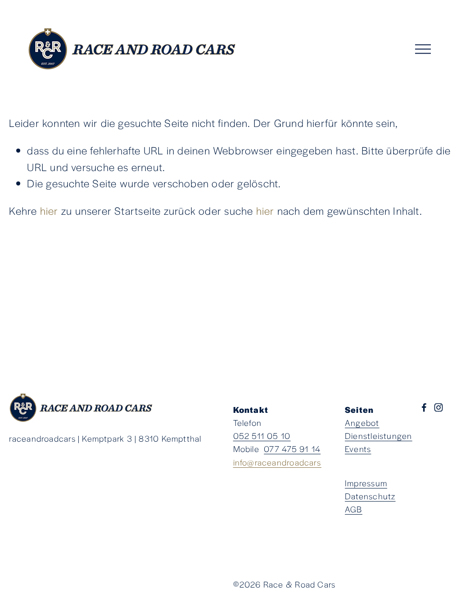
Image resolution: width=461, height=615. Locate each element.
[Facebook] (424, 407)
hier (49, 210)
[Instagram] (438, 407)
